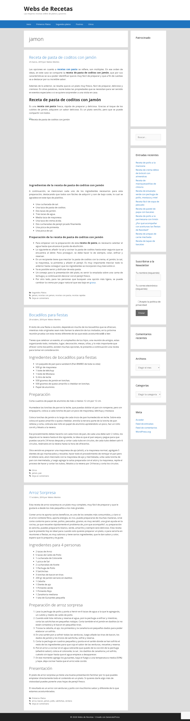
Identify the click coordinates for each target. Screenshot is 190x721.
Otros (91, 24)
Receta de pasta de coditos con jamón (62, 57)
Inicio (28, 24)
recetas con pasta (63, 295)
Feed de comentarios (146, 427)
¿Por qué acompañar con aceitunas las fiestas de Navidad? (148, 226)
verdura (68, 701)
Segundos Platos (39, 292)
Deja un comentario (40, 298)
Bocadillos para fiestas (48, 314)
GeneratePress (113, 717)
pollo (52, 701)
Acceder (140, 419)
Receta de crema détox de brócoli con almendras (147, 173)
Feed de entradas (144, 423)
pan (40, 473)
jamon (34, 295)
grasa (93, 282)
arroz (34, 701)
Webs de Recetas (48, 9)
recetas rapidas (78, 295)
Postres (79, 24)
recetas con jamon (46, 295)
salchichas (60, 701)
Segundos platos (63, 24)
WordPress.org (143, 431)
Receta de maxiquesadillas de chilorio (146, 183)
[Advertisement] (148, 82)
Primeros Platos (43, 24)
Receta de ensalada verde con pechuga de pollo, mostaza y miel (147, 194)
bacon (40, 701)
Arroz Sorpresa (42, 492)
